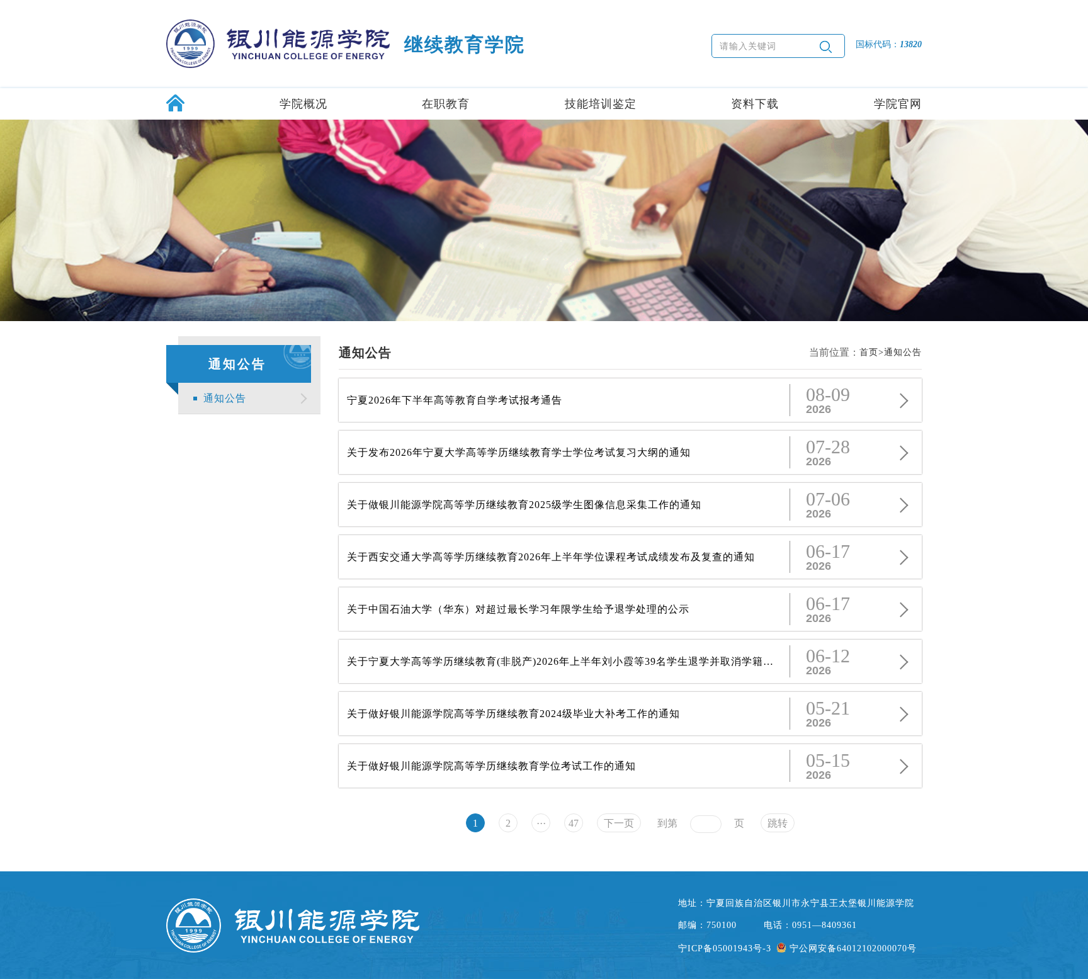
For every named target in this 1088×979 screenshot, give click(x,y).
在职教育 (446, 104)
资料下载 (755, 104)
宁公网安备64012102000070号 (853, 948)
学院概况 (303, 104)
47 (574, 823)
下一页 (619, 823)
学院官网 (898, 104)
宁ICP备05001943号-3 (724, 948)
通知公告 (224, 398)
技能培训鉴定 (601, 104)
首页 (868, 352)
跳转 (778, 823)
